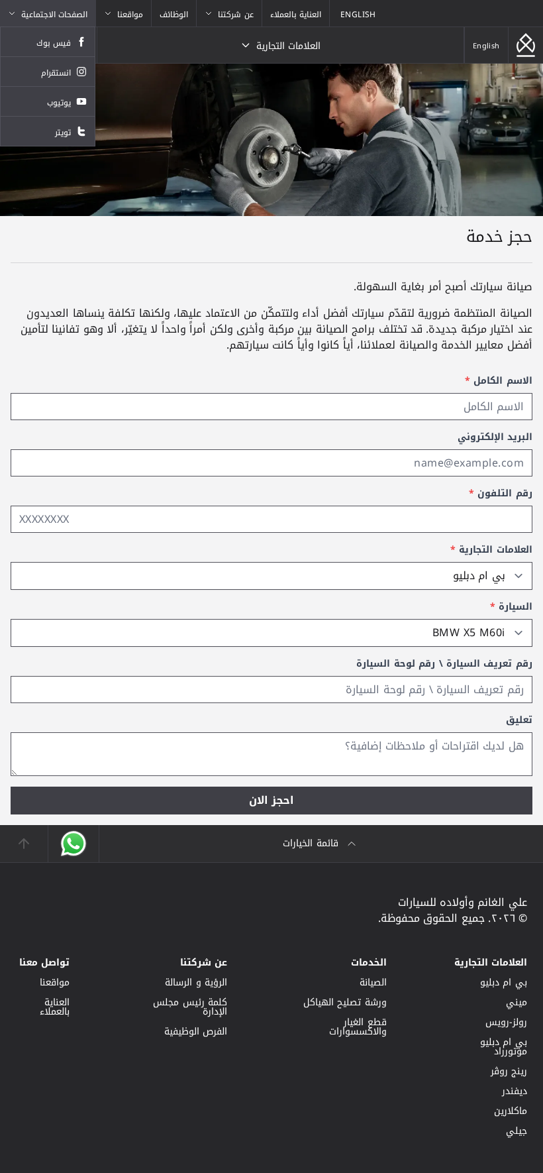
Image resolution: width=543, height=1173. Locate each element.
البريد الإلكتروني (495, 437)
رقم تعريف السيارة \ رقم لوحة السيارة (444, 664)
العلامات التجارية (491, 550)
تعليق (519, 720)
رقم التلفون (500, 493)
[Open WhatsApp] (73, 843)
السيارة (511, 607)
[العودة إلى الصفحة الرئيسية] (526, 45)
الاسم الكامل (498, 381)
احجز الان (272, 800)
